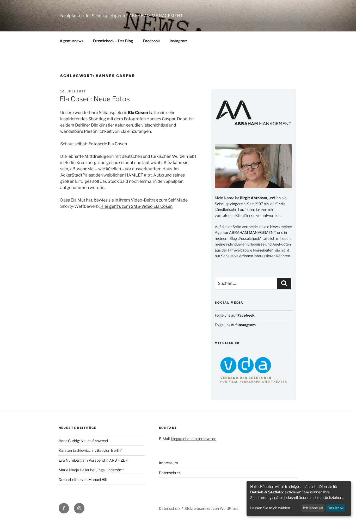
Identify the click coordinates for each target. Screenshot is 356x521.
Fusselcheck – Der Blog (113, 41)
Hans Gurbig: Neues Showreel (83, 440)
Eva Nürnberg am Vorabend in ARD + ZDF (93, 460)
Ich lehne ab (313, 508)
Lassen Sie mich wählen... (271, 508)
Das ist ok (336, 508)
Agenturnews (71, 41)
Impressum (168, 463)
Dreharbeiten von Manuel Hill (83, 479)
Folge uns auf (235, 315)
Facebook (151, 41)
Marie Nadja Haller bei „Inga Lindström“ (91, 470)
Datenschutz (169, 472)
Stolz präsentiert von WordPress (211, 508)
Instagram (179, 41)
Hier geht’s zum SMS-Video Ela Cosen (136, 206)
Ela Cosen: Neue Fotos (95, 99)
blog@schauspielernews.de (193, 438)
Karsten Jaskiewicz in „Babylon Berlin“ (90, 450)
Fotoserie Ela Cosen (108, 143)
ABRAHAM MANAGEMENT (252, 232)
